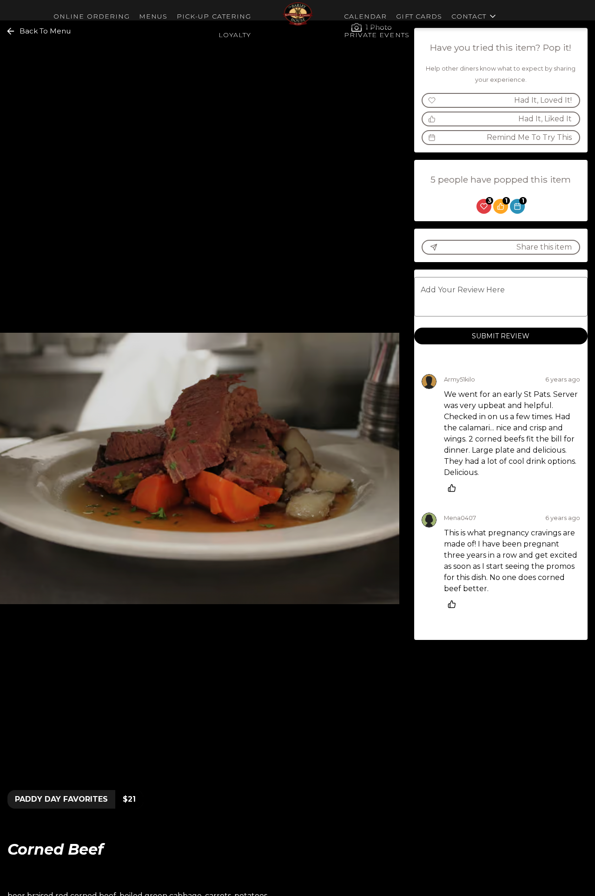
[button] (474, 14)
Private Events (377, 35)
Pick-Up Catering (214, 16)
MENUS (153, 16)
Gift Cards (419, 16)
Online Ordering (91, 16)
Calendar (365, 16)
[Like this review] (454, 488)
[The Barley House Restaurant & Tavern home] (297, 14)
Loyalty (234, 35)
